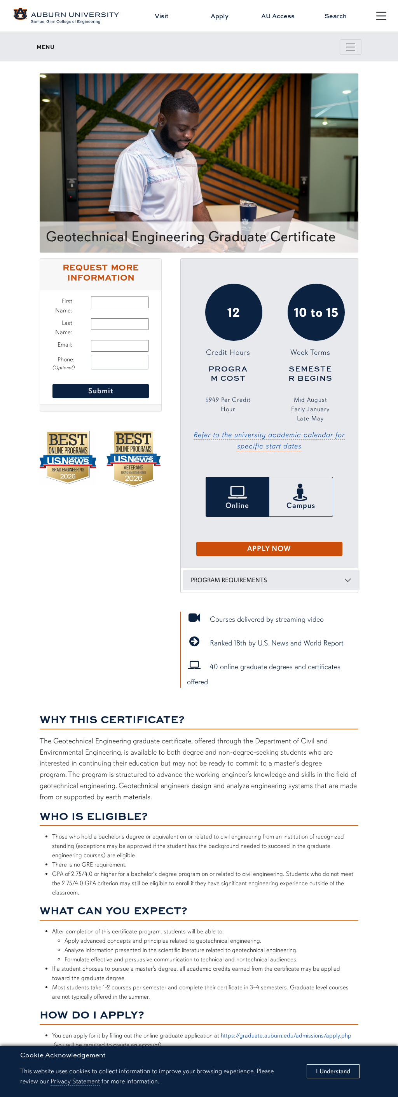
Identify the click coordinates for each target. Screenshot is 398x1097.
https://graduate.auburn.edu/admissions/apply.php (286, 1035)
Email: (65, 345)
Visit (161, 16)
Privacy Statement (75, 1081)
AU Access (278, 16)
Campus (300, 505)
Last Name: (63, 327)
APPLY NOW (269, 548)
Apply (220, 16)
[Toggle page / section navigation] (350, 47)
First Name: (63, 305)
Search (336, 16)
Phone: (63, 363)
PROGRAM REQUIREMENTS (229, 580)
